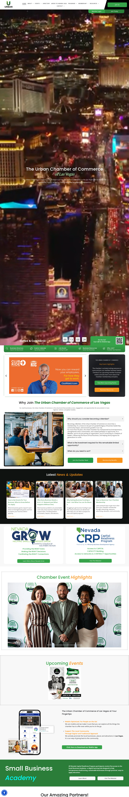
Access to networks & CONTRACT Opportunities (95, 554)
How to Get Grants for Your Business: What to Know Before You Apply (19, 502)
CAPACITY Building (95, 551)
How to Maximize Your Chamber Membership (107, 501)
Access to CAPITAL (95, 548)
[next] (85, 375)
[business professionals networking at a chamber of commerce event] (108, 489)
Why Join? (110, 348)
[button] (4, 792)
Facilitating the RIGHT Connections (34, 554)
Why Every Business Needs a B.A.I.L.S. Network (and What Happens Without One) (47, 502)
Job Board (62, 348)
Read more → (12, 516)
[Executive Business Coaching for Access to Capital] (79, 489)
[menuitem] (24, 3)
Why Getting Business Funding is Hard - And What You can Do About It (79, 502)
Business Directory (16, 348)
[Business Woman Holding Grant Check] (20, 489)
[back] (6, 375)
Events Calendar (40, 348)
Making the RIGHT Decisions (34, 551)
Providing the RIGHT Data (34, 549)
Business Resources (90, 348)
